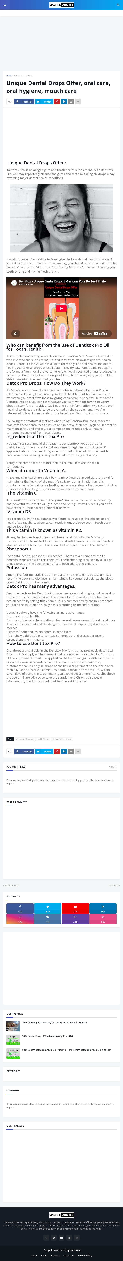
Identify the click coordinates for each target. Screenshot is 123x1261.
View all (113, 767)
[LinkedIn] (64, 101)
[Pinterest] (57, 101)
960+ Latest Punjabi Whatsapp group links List (47, 1036)
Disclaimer (68, 1255)
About (44, 1255)
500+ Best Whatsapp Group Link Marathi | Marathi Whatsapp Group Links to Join (66, 1049)
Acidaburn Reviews (23, 75)
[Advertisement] (61, 43)
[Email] (71, 101)
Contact (55, 1255)
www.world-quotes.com (67, 1250)
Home (9, 75)
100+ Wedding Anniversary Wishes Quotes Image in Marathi (54, 1022)
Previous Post (11, 885)
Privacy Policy (85, 1255)
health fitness (42, 739)
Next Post (113, 885)
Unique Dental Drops (62, 739)
